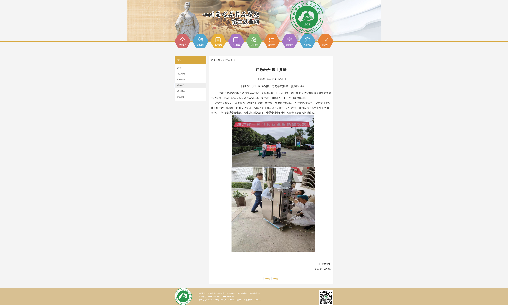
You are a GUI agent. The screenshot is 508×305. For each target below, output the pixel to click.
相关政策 (181, 74)
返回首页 (181, 97)
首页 (213, 60)
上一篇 (275, 279)
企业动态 (181, 79)
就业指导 (181, 91)
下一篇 (267, 279)
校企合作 (181, 85)
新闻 (179, 68)
